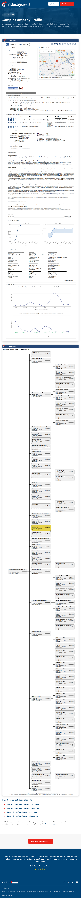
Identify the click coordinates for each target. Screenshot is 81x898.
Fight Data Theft (55, 891)
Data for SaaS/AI (7, 895)
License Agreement (8, 891)
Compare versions (50, 824)
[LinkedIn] (72, 882)
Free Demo (67, 4)
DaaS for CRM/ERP (68, 891)
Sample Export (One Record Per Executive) (22, 816)
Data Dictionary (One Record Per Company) (23, 804)
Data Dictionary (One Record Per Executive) (23, 808)
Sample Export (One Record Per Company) (22, 812)
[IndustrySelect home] (16, 4)
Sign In (55, 4)
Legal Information (32, 891)
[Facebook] (64, 882)
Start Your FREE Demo (40, 841)
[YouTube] (77, 882)
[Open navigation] (77, 4)
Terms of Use (20, 891)
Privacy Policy (43, 891)
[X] (68, 882)
